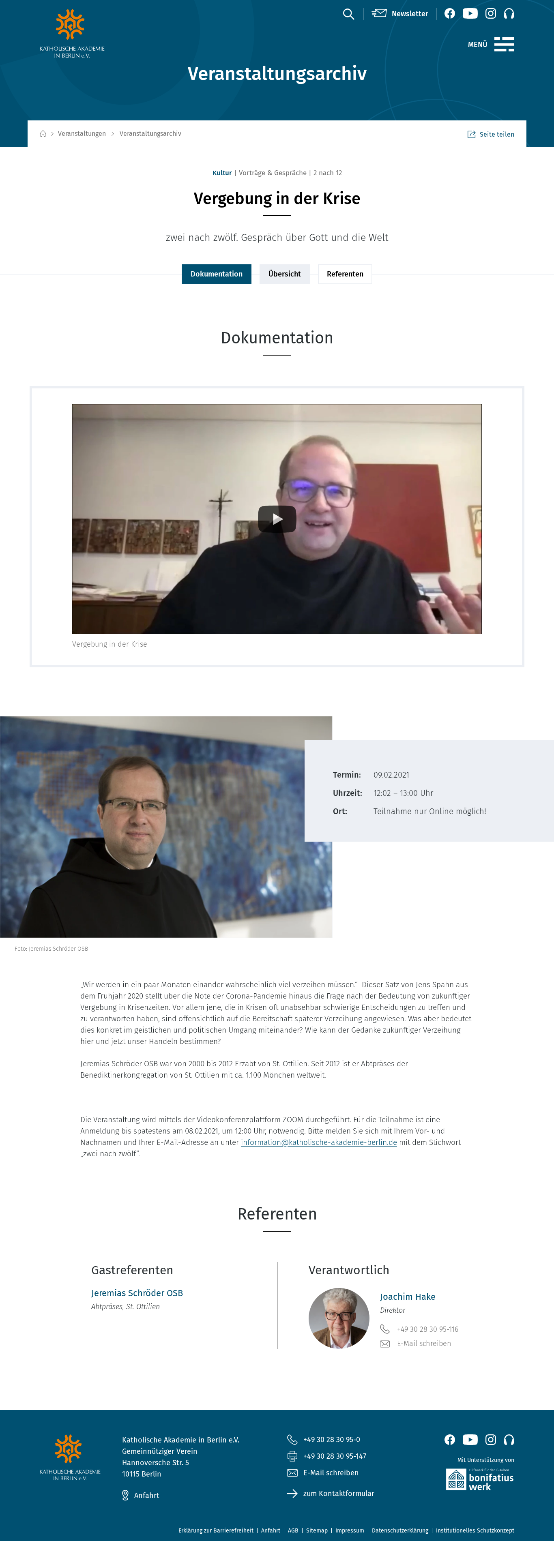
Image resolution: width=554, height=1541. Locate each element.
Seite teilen (497, 134)
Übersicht (284, 274)
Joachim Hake (408, 1296)
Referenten (345, 274)
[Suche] (348, 13)
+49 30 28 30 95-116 (427, 1329)
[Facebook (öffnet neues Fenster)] (449, 13)
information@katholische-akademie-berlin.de (319, 1142)
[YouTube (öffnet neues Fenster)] (470, 13)
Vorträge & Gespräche (273, 173)
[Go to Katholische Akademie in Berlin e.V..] (42, 134)
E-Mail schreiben (424, 1343)
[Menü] (504, 44)
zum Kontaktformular (338, 1493)
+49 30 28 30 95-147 (334, 1456)
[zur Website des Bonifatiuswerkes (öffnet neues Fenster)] (462, 1481)
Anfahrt (146, 1495)
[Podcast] (509, 13)
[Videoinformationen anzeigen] (276, 519)
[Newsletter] (399, 13)
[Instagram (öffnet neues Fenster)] (490, 13)
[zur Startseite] (91, 33)
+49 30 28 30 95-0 (331, 1439)
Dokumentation (217, 274)
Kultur (222, 173)
